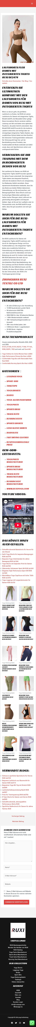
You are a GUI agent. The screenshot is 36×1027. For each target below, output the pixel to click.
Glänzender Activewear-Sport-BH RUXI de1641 (18, 568)
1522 (13, 349)
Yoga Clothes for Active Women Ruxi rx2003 (17, 354)
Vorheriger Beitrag (18, 816)
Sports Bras (13, 409)
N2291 (8, 349)
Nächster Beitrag (18, 821)
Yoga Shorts (13, 390)
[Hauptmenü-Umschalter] (32, 4)
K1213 (4, 347)
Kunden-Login (18, 1002)
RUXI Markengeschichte (18, 945)
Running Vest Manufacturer (15, 482)
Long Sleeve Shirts (17, 428)
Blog (18, 1000)
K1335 (9, 347)
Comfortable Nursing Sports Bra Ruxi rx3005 (17, 363)
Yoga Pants (13, 404)
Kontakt (18, 997)
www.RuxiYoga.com (18, 488)
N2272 (19, 347)
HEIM (18, 990)
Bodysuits (12, 432)
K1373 (14, 347)
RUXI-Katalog (18, 950)
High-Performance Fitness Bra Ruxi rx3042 (16, 356)
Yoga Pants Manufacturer (15, 460)
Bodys (10, 395)
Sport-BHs (12, 381)
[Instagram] (20, 1023)
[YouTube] (24, 1023)
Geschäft (28, 349)
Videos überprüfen (18, 982)
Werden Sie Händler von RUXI (18, 947)
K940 (4, 349)
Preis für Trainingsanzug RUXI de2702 (15, 795)
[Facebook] (12, 1023)
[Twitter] (16, 1023)
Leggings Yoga (14, 376)
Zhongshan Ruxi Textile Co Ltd (14, 281)
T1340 (24, 347)
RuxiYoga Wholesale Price (18, 443)
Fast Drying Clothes (17, 437)
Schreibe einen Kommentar (11, 81)
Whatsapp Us (18, 1007)
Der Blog (25, 81)
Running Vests (14, 418)
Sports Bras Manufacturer (15, 468)
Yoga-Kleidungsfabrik (19, 400)
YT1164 (29, 347)
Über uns (18, 995)
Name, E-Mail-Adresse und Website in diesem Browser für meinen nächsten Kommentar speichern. (17, 893)
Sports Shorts (15, 423)
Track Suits (13, 414)
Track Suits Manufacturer (15, 475)
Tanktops (12, 385)
